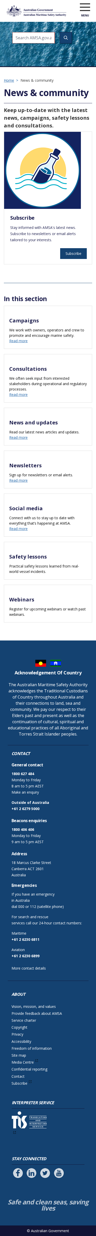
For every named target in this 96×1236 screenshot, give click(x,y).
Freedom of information (32, 1048)
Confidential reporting (29, 1069)
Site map (19, 1055)
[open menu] (85, 7)
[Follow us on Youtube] (59, 1173)
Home (9, 80)
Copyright (19, 1027)
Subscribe (73, 253)
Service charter (24, 1020)
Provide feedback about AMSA (37, 1013)
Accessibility (21, 1041)
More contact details (29, 968)
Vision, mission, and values (34, 1006)
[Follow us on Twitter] (45, 1173)
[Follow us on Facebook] (18, 1173)
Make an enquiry (25, 792)
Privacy (17, 1034)
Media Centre (23, 1062)
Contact (18, 1076)
